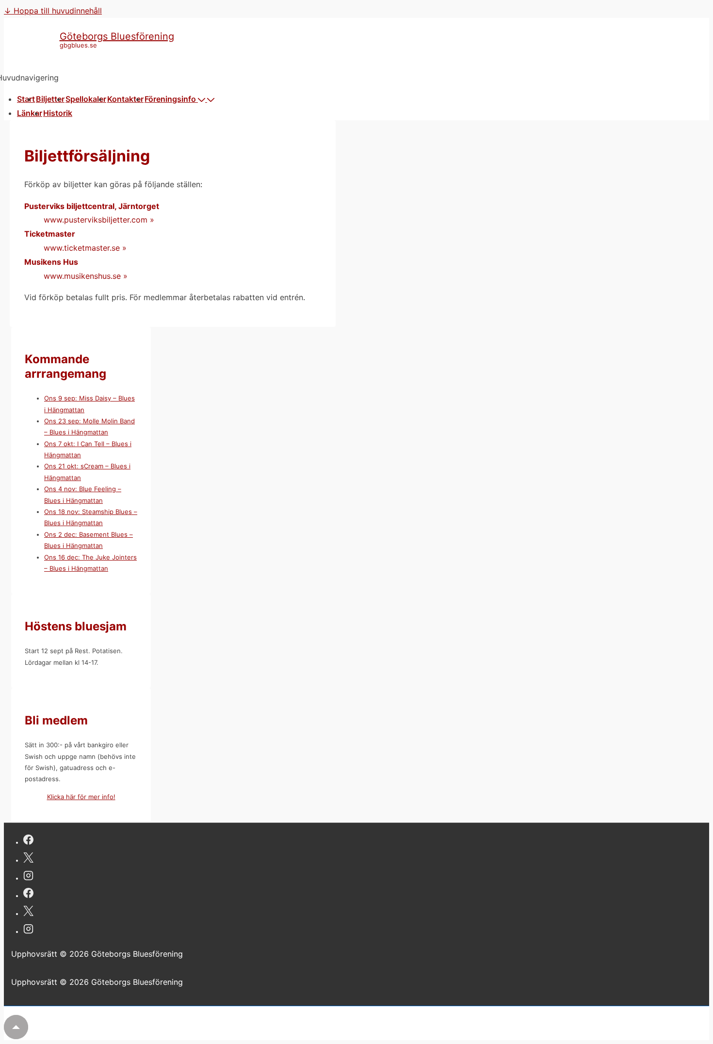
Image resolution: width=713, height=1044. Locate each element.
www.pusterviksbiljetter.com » (99, 220)
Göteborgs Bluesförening (117, 36)
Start (26, 99)
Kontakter (125, 99)
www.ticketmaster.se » (85, 248)
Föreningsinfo (170, 99)
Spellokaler (85, 99)
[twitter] (28, 859)
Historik (57, 113)
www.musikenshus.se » (86, 276)
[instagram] (28, 877)
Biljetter (50, 99)
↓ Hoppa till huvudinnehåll (53, 11)
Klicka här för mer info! (81, 797)
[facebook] (28, 841)
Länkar (29, 113)
